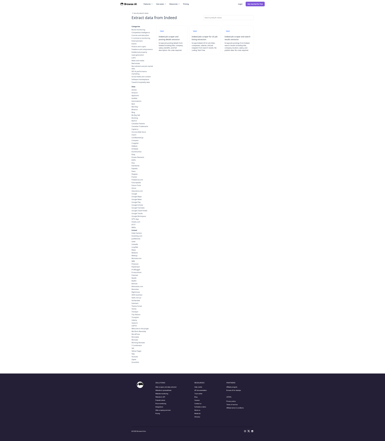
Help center (198, 387)
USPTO (134, 326)
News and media (138, 60)
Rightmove (136, 292)
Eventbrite (135, 166)
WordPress (136, 334)
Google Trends (137, 213)
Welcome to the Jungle (140, 328)
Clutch (134, 135)
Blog (195, 397)
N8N (133, 261)
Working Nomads (138, 343)
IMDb (134, 227)
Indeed (134, 230)
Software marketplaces (140, 79)
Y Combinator (137, 345)
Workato (135, 340)
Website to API (160, 397)
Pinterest (135, 264)
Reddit (134, 278)
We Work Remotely (139, 331)
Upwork (135, 323)
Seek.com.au (136, 298)
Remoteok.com (137, 286)
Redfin (134, 281)
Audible (134, 98)
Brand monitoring (138, 30)
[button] (148, 4)
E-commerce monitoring (141, 38)
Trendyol (135, 312)
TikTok (134, 309)
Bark (133, 104)
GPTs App (135, 219)
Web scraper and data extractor (166, 387)
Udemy (134, 320)
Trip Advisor (136, 314)
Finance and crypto (139, 46)
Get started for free (255, 4)
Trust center (198, 393)
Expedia (134, 168)
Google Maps (137, 196)
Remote (134, 284)
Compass (135, 140)
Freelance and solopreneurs (142, 49)
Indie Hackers (137, 233)
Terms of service (232, 404)
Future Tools (136, 185)
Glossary (197, 417)
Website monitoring (161, 393)
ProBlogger (136, 269)
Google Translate (138, 208)
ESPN (134, 160)
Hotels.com (136, 222)
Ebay (133, 154)
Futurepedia (136, 182)
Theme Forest (137, 306)
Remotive (135, 289)
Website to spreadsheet (163, 390)
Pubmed (135, 275)
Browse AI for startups (233, 390)
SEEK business (137, 295)
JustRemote (136, 239)
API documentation (200, 390)
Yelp (133, 354)
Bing (133, 112)
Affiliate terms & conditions (235, 408)
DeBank (134, 146)
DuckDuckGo (137, 152)
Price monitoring (160, 403)
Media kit (197, 413)
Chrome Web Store (139, 132)
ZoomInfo (135, 362)
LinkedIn (135, 244)
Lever (134, 241)
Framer (134, 177)
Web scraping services (163, 410)
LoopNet (135, 247)
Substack (135, 303)
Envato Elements (138, 157)
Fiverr (134, 171)
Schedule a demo (200, 407)
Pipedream (136, 267)
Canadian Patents (138, 123)
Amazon (135, 93)
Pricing (186, 4)
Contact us (197, 403)
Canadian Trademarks (140, 126)
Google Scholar (137, 205)
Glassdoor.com (137, 191)
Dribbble (135, 149)
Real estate (136, 63)
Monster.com (136, 258)
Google (134, 194)
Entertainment (137, 41)
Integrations (159, 407)
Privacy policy (231, 401)
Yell (133, 348)
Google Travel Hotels (139, 211)
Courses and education (140, 35)
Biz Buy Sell (136, 115)
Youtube (135, 357)
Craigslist (135, 143)
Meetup (134, 255)
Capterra (135, 129)
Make (134, 250)
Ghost (134, 188)
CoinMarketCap (137, 138)
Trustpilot (135, 317)
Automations (136, 101)
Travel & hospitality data (141, 82)
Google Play (136, 202)
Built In (134, 121)
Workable (135, 337)
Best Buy (135, 107)
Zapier (134, 359)
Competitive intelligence (141, 32)
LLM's (134, 58)
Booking (135, 118)
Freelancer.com (137, 180)
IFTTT (134, 225)
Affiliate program (231, 387)
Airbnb (134, 90)
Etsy (133, 163)
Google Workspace (139, 216)
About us (197, 410)
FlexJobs (135, 174)
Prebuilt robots (160, 400)
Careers (197, 400)
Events (134, 44)
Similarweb (136, 300)
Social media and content (141, 77)
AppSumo (135, 95)
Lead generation (138, 55)
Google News (137, 199)
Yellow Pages (136, 351)
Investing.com (137, 236)
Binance (135, 109)
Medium (135, 253)
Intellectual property (139, 52)
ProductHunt (136, 272)
